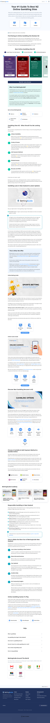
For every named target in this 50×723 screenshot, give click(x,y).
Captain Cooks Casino (22, 61)
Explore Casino (25, 385)
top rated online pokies (24, 264)
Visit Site (10, 75)
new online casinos (20, 364)
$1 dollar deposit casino (35, 364)
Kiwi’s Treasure (34, 61)
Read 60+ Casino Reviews (25, 82)
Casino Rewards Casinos (18, 695)
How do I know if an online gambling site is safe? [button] (18, 644)
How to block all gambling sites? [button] (15, 647)
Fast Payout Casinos (17, 697)
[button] (4, 1)
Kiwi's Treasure (28, 699)
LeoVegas (27, 695)
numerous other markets (18, 92)
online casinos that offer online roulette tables (26, 607)
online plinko (15, 613)
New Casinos (16, 699)
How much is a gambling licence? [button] (15, 640)
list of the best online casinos (23, 256)
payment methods (11, 459)
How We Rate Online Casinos (41, 695)
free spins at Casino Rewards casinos (25, 422)
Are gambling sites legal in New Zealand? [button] (17, 637)
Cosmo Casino (28, 697)
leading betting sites (34, 256)
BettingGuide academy (32, 265)
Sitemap (4, 705)
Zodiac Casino (7, 61)
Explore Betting (25, 332)
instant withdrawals (16, 360)
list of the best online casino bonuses (24, 419)
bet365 (45, 61)
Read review (9, 73)
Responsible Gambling (40, 697)
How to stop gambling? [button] (13, 651)
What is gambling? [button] (12, 633)
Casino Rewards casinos (28, 369)
